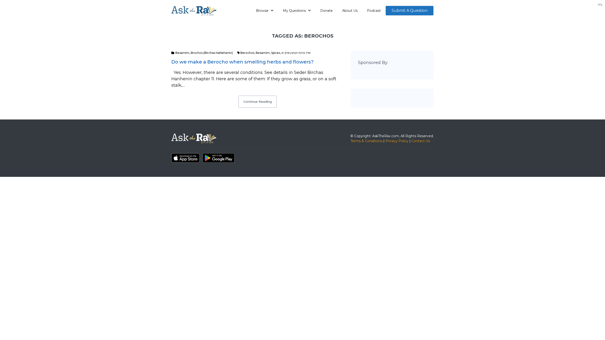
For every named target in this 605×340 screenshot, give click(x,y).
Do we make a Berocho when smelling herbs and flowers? (242, 62)
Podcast (374, 10)
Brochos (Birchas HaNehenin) (212, 53)
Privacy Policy (396, 141)
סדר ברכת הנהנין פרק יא (296, 53)
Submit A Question (410, 10)
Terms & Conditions (366, 141)
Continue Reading (257, 101)
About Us (350, 10)
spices (275, 53)
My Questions (295, 10)
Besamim (182, 53)
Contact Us (420, 141)
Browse (262, 10)
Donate (326, 10)
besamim (263, 53)
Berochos (247, 53)
